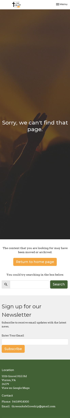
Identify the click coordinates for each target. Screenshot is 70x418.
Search (59, 284)
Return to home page (35, 262)
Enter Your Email (13, 335)
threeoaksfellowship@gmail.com (34, 406)
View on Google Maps (16, 388)
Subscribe (13, 349)
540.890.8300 (20, 401)
